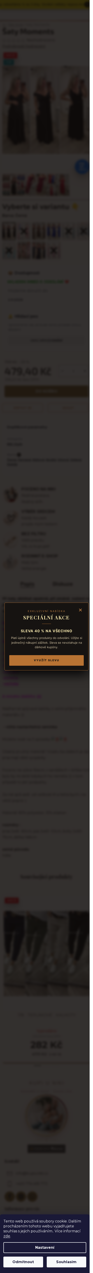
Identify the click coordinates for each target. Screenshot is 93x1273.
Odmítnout (23, 1262)
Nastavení (44, 1247)
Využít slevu (46, 660)
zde (6, 1236)
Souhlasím (66, 1262)
